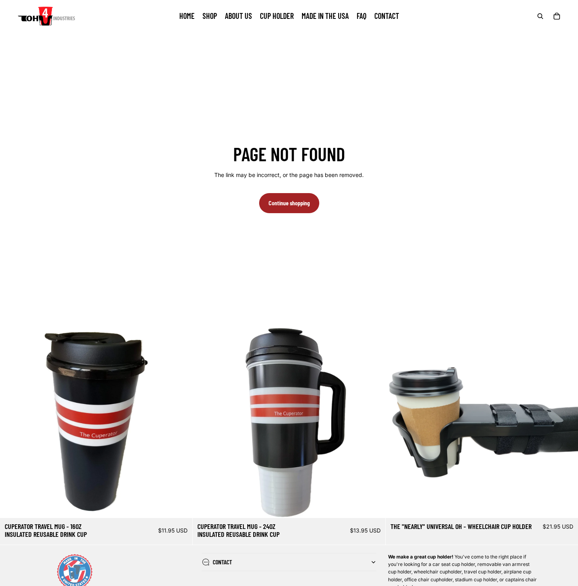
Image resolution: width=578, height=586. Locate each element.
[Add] (180, 506)
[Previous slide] (12, 421)
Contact (222, 562)
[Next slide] (180, 421)
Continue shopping (289, 203)
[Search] (540, 16)
